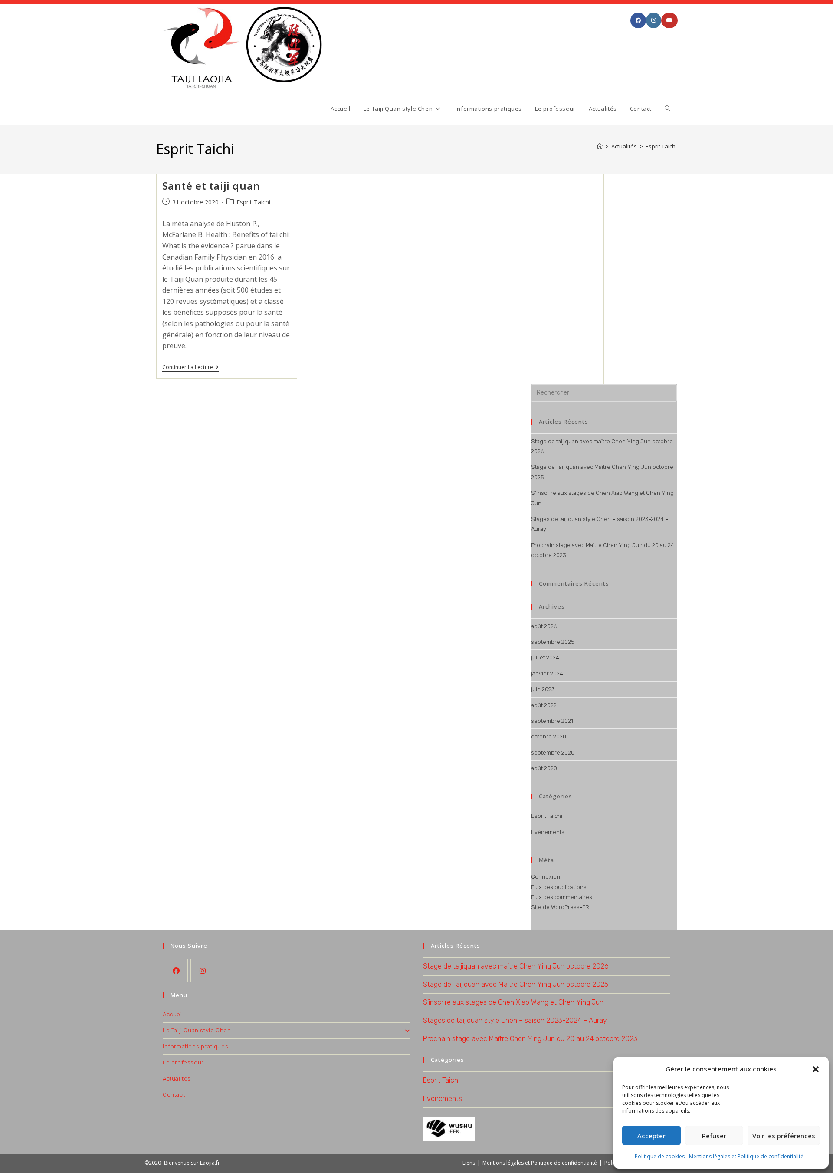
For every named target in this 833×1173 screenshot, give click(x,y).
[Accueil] (600, 146)
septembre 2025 (552, 642)
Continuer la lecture (190, 368)
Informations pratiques (195, 1046)
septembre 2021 (552, 721)
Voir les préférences (783, 1135)
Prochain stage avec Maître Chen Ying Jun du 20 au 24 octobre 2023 (530, 1039)
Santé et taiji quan (211, 185)
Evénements (547, 832)
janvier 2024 (547, 673)
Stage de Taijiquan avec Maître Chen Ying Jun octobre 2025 (515, 984)
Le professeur (183, 1062)
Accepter (651, 1135)
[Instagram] (202, 970)
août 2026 (544, 626)
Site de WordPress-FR (560, 907)
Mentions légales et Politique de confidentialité (746, 1156)
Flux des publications (559, 887)
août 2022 (544, 705)
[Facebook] (176, 970)
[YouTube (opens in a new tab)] (669, 20)
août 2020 (544, 768)
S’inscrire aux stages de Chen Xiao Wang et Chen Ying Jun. (514, 1002)
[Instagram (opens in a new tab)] (653, 20)
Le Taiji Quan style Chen (197, 1030)
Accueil (173, 1014)
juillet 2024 (545, 657)
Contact (174, 1094)
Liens (468, 1162)
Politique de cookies (660, 1156)
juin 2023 (543, 689)
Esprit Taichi (661, 146)
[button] (815, 1069)
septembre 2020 (552, 752)
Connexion (545, 876)
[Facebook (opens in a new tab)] (638, 20)
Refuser (714, 1135)
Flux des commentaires (561, 897)
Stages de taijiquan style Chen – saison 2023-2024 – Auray (515, 1020)
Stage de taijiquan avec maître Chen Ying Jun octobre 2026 (516, 966)
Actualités (177, 1078)
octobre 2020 (548, 736)
